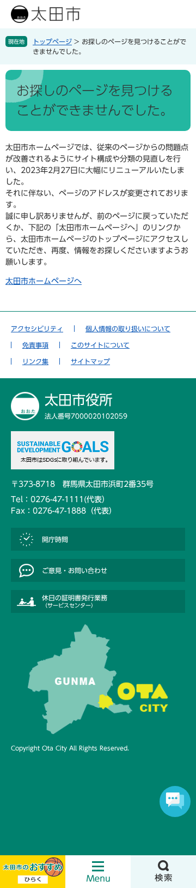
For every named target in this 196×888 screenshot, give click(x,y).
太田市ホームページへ (43, 281)
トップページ (52, 41)
